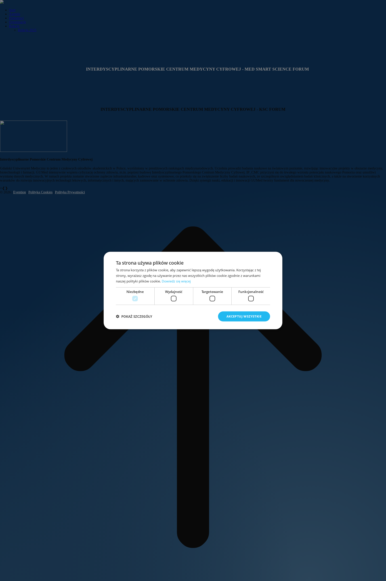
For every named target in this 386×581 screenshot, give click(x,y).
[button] (134, 316)
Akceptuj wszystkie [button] (244, 316)
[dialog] (193, 290)
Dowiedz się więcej (176, 281)
